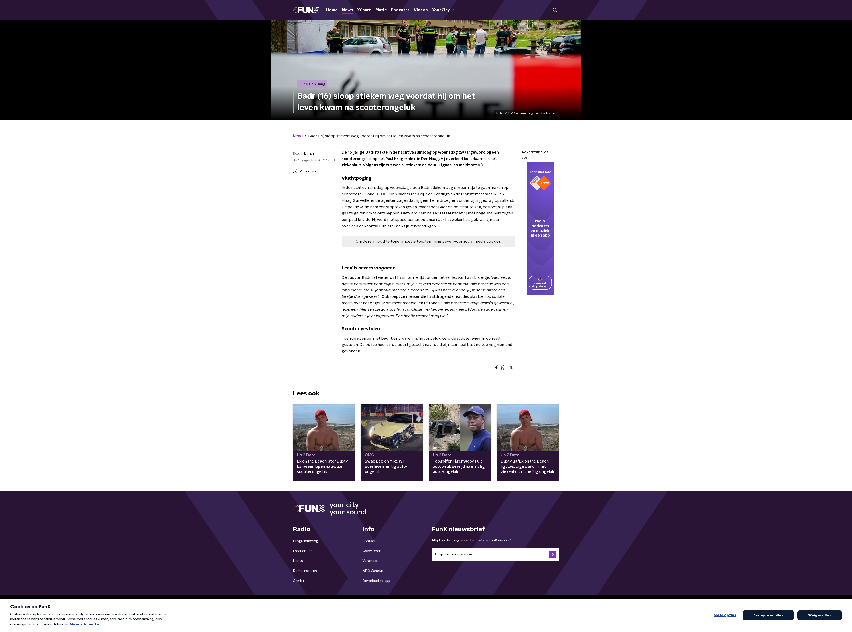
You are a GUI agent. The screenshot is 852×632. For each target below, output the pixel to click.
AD (480, 165)
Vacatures (370, 561)
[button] (554, 10)
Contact (368, 541)
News (347, 10)
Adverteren (371, 551)
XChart (364, 10)
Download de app (376, 581)
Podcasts (400, 10)
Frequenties (302, 551)
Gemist (298, 581)
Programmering (305, 541)
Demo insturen (305, 571)
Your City (441, 10)
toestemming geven (435, 241)
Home (332, 10)
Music (381, 10)
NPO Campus (373, 571)
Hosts (298, 561)
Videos (421, 10)
